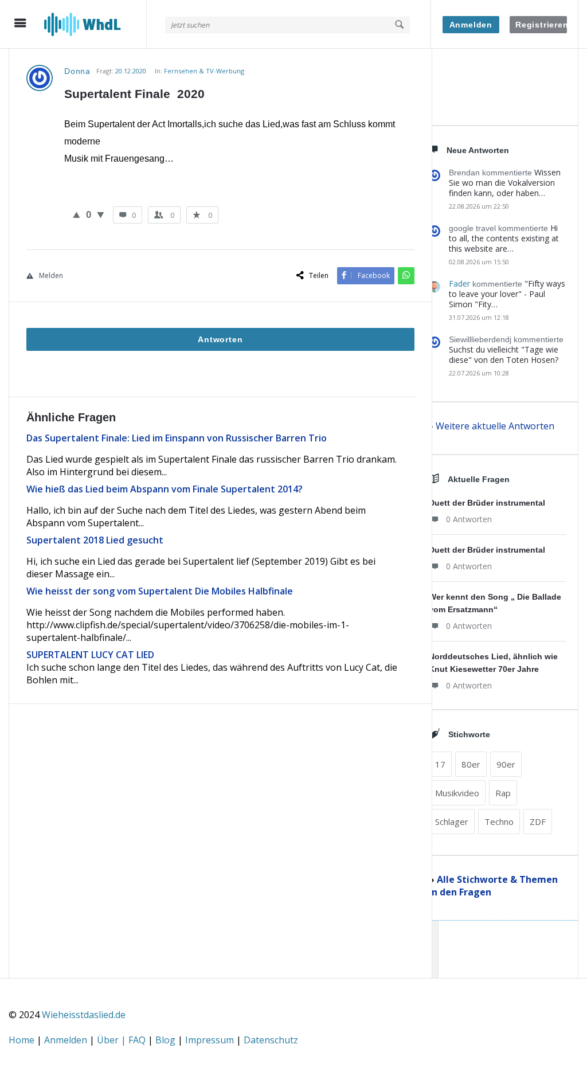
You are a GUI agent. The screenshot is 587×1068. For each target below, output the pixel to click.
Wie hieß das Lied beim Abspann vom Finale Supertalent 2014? (164, 489)
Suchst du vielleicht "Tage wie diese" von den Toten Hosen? (503, 354)
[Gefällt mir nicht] (100, 214)
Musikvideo (457, 793)
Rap (503, 793)
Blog (166, 1040)
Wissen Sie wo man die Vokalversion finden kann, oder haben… (505, 182)
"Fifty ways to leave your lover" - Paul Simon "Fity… (507, 294)
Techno (499, 821)
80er (470, 764)
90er (505, 764)
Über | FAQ (122, 1040)
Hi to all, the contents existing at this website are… (504, 238)
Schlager (451, 821)
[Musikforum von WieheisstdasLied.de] (95, 24)
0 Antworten (469, 519)
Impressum (210, 1040)
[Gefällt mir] (76, 214)
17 (440, 764)
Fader (459, 283)
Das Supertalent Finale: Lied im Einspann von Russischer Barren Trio (176, 438)
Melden (51, 275)
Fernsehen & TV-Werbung (204, 70)
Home (23, 1040)
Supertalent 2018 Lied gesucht (94, 540)
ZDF (538, 821)
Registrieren (541, 24)
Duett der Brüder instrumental (487, 502)
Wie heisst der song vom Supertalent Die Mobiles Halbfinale (159, 591)
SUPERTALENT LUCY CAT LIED (90, 654)
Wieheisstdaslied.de (84, 1014)
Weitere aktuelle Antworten (495, 426)
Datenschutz (271, 1040)
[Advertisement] (220, 863)
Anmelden (470, 24)
